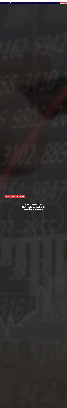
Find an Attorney (62, 2)
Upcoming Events (62, 3)
